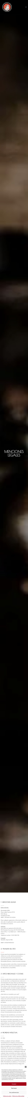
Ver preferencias (14, 1092)
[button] (25, 1067)
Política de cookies (7, 1096)
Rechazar (14, 1088)
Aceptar (14, 1084)
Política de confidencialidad (18, 1096)
